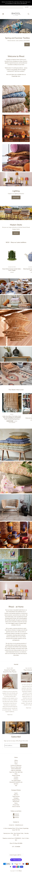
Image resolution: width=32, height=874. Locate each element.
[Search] (28, 14)
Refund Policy (16, 801)
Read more (9, 714)
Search (16, 793)
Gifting (16, 760)
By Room (16, 784)
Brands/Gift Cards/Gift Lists (16, 782)
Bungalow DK (16, 591)
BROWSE (16, 233)
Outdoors (16, 779)
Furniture (16, 354)
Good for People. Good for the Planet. (10, 671)
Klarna (16, 803)
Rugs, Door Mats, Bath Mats (16, 772)
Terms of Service (16, 806)
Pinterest (16, 817)
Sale (16, 785)
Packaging (16, 798)
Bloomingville (16, 565)
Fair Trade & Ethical (16, 780)
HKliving (16, 535)
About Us (16, 794)
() (26, 7)
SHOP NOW (16, 197)
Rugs (16, 374)
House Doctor (12, 267)
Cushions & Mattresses (16, 765)
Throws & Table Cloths (16, 767)
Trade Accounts (16, 796)
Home (16, 763)
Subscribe (24, 745)
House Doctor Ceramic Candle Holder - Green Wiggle (12, 269)
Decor (16, 774)
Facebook (16, 814)
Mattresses (16, 302)
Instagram (16, 815)
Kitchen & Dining (16, 775)
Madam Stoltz (16, 444)
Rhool (12, 414)
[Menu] (3, 14)
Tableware (16, 286)
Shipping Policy (16, 800)
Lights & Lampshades (16, 770)
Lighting (16, 328)
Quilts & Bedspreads (16, 768)
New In (16, 762)
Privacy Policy (16, 805)
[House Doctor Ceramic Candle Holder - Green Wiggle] (12, 255)
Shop (27, 44)
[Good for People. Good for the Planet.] (10, 681)
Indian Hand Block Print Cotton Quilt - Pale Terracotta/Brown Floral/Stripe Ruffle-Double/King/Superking (11, 417)
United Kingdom (15, 855)
